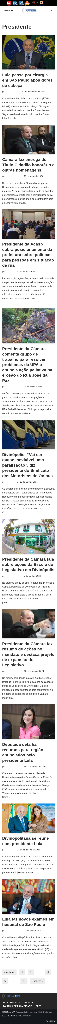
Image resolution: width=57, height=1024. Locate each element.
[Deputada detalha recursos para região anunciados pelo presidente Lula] (28, 721)
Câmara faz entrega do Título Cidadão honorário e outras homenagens (28, 164)
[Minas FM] (27, 3)
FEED (38, 1006)
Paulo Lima (11, 271)
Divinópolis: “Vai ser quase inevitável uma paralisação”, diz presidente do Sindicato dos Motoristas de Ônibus (27, 465)
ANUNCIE (28, 1002)
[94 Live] (9, 3)
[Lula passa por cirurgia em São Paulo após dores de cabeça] (28, 52)
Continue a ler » (27, 118)
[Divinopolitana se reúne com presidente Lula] (28, 818)
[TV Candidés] (42, 3)
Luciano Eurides (13, 930)
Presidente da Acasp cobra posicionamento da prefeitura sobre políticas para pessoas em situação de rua (28, 255)
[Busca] (52, 10)
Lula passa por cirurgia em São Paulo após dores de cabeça (27, 80)
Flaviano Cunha (13, 176)
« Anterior (9, 972)
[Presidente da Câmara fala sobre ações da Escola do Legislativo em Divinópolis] (28, 536)
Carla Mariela (12, 91)
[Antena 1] (34, 3)
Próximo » (38, 981)
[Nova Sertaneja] (21, 3)
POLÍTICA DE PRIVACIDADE (17, 1006)
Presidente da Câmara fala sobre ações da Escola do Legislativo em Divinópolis (28, 564)
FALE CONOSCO (11, 1002)
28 (24, 981)
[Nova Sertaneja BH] (15, 3)
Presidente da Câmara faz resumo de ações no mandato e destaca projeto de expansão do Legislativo (28, 654)
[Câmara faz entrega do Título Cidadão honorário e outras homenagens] (28, 139)
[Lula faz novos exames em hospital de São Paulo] (28, 896)
